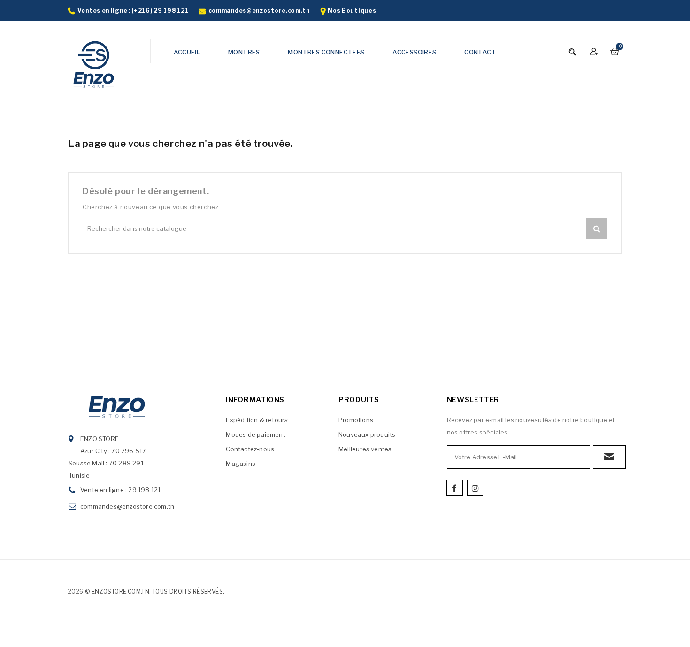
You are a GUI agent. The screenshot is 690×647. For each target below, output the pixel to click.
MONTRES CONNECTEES (326, 52)
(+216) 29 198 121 (159, 10)
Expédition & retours (257, 420)
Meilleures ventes (364, 449)
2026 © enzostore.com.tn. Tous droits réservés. (146, 591)
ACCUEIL (187, 52)
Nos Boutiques (352, 10)
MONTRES (244, 52)
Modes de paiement (255, 434)
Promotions (355, 420)
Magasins (240, 463)
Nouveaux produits (366, 434)
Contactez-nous (250, 449)
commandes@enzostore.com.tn (259, 10)
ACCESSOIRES (414, 52)
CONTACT (480, 52)
